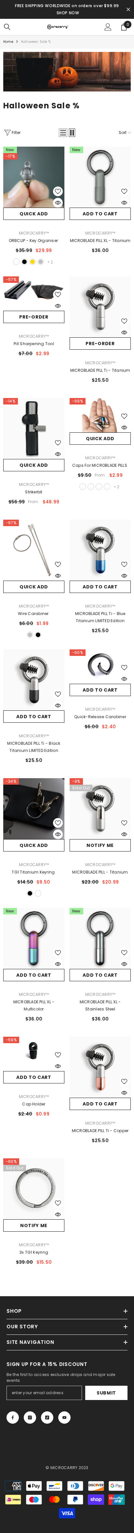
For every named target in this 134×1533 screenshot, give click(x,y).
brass (90, 486)
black (24, 262)
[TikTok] (47, 1417)
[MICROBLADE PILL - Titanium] (100, 808)
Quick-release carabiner (100, 716)
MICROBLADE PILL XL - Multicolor (34, 1005)
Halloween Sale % (36, 41)
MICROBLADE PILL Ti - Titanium (100, 370)
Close (128, 9)
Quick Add (34, 214)
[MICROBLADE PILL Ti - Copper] (100, 1067)
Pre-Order (33, 317)
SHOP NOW (68, 13)
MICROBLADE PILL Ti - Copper (100, 1130)
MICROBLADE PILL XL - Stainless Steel (100, 1005)
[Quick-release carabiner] (100, 666)
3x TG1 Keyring (34, 1252)
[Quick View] (58, 203)
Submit (106, 1393)
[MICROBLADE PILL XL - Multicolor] (33, 938)
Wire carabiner (34, 613)
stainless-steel (82, 486)
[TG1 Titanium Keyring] (33, 808)
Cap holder (33, 1104)
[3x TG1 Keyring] (33, 1188)
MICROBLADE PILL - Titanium (100, 872)
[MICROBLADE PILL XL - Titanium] (100, 177)
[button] (63, 132)
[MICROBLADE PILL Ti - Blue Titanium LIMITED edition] (100, 550)
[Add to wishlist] (58, 191)
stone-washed (38, 893)
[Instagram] (30, 1417)
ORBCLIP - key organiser (34, 240)
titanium (16, 262)
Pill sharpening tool (34, 343)
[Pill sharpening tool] (33, 293)
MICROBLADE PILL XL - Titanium (100, 240)
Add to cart (100, 214)
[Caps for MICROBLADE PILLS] (100, 415)
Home (8, 41)
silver (40, 262)
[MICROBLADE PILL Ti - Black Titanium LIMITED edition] (33, 679)
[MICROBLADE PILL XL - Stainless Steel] (100, 938)
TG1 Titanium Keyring (34, 872)
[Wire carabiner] (33, 550)
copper (99, 486)
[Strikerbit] (33, 428)
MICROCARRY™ (34, 233)
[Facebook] (13, 1417)
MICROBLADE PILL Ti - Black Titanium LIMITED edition (33, 747)
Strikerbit (33, 492)
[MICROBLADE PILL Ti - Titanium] (100, 306)
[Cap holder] (33, 1054)
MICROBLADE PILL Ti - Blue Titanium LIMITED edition (100, 617)
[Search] (7, 27)
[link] (67, 71)
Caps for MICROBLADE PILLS (100, 465)
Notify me (100, 845)
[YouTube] (64, 1417)
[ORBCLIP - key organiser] (33, 177)
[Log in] (108, 26)
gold (32, 262)
